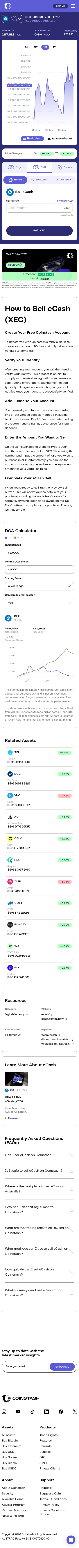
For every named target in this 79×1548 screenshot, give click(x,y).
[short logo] (7, 6)
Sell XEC (39, 230)
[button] (39, 1156)
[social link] (4, 1411)
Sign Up (60, 6)
